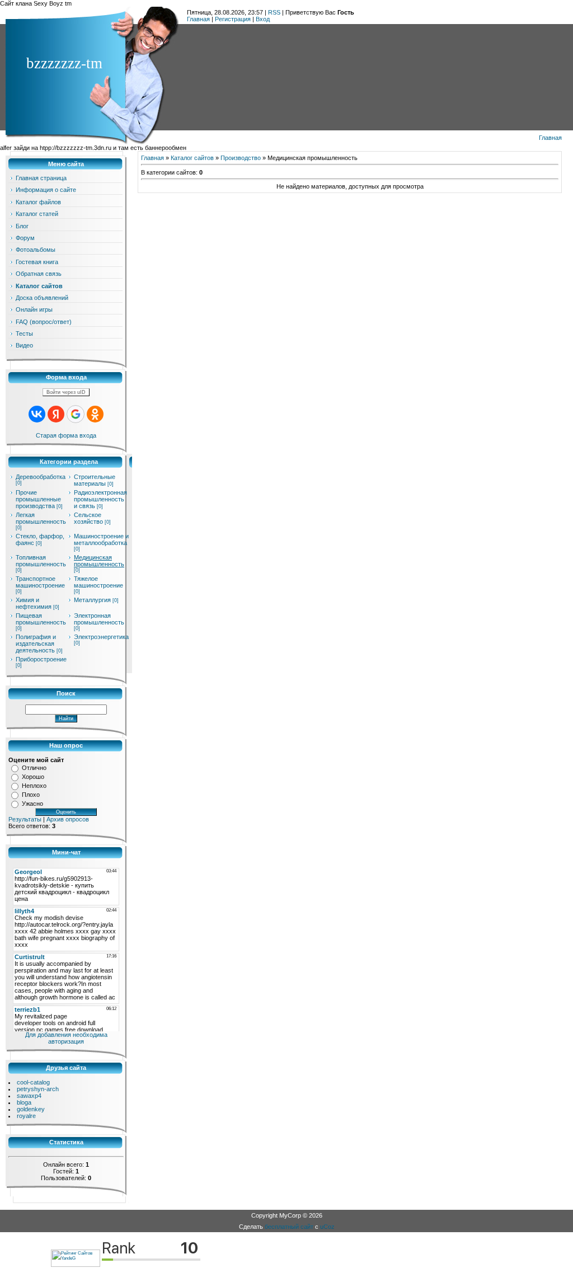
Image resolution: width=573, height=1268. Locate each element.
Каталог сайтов (192, 157)
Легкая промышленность (41, 518)
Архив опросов (67, 819)
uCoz (327, 1226)
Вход (263, 19)
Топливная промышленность (41, 560)
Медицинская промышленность (99, 560)
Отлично (34, 767)
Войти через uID (66, 392)
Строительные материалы (94, 480)
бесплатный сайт (289, 1226)
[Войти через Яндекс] (56, 414)
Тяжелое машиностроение (98, 582)
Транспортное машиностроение (40, 582)
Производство (240, 157)
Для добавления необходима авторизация (66, 1038)
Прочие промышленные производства (38, 499)
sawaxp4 (29, 1095)
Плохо (31, 794)
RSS (274, 12)
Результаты (24, 819)
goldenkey (31, 1109)
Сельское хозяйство (88, 518)
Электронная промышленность (99, 619)
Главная (198, 19)
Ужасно (32, 803)
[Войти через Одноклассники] (95, 414)
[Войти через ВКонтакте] (37, 414)
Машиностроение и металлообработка (101, 539)
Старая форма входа (66, 435)
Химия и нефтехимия (33, 603)
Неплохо (34, 785)
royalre (26, 1115)
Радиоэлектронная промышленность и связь (100, 499)
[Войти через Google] (75, 414)
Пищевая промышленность (41, 619)
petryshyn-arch (38, 1089)
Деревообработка (40, 476)
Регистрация (233, 19)
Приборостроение (41, 659)
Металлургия (92, 600)
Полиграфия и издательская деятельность (36, 643)
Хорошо (33, 776)
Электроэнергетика (101, 636)
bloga (24, 1102)
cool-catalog (33, 1082)
